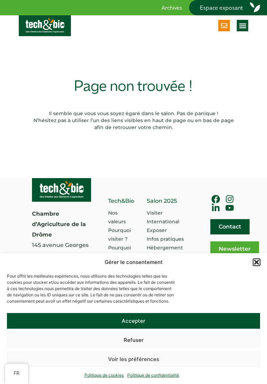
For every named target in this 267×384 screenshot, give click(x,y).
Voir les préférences (133, 359)
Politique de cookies (104, 375)
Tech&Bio (121, 201)
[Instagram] (229, 199)
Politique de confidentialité (153, 375)
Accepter (133, 321)
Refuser (134, 340)
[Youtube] (229, 207)
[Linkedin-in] (215, 207)
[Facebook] (215, 199)
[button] (256, 262)
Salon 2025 (162, 201)
